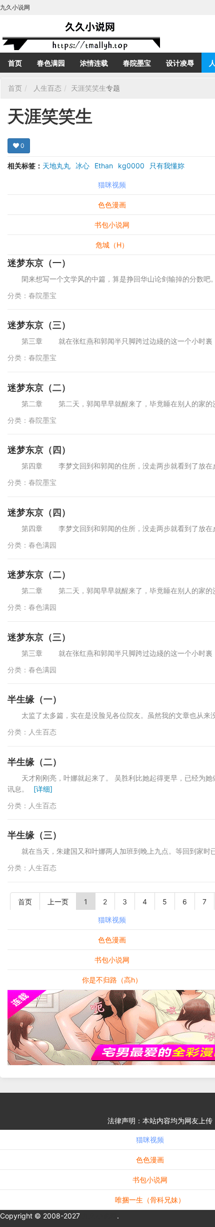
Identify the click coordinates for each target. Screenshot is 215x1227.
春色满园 (51, 63)
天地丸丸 (56, 165)
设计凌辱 (180, 63)
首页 (15, 63)
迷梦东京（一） (39, 263)
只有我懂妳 (167, 165)
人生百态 (48, 88)
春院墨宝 (137, 63)
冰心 (83, 165)
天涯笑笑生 (88, 88)
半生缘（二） (35, 762)
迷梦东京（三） (39, 325)
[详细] (43, 789)
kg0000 (131, 165)
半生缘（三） (35, 835)
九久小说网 (99, 1215)
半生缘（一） (35, 699)
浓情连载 (94, 63)
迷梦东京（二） (39, 387)
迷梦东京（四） (39, 449)
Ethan (103, 165)
